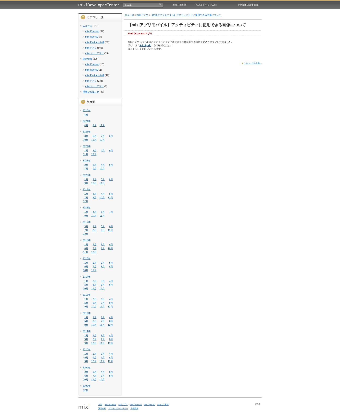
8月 (94, 125)
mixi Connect (92, 31)
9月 (111, 136)
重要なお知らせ (91, 91)
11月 (93, 140)
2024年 (87, 121)
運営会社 (102, 408)
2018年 (87, 207)
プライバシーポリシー (118, 408)
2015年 (87, 258)
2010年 (87, 349)
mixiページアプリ (94, 53)
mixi (87, 406)
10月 (85, 140)
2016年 (87, 240)
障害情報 (87, 58)
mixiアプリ (91, 47)
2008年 (87, 386)
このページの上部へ (252, 63)
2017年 (87, 222)
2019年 (87, 189)
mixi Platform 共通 (94, 42)
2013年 (87, 294)
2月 (86, 165)
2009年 (87, 367)
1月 (86, 150)
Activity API (145, 45)
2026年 (87, 110)
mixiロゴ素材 (163, 404)
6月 (94, 136)
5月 (103, 150)
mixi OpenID (91, 36)
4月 (86, 114)
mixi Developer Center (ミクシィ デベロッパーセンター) (99, 5)
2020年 (87, 175)
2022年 (87, 146)
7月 (103, 136)
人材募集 (134, 408)
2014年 (87, 276)
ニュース (87, 25)
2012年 (87, 313)
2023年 (87, 131)
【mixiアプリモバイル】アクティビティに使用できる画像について (186, 15)
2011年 (87, 331)
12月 (102, 125)
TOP (100, 404)
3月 (86, 136)
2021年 (87, 160)
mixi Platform (179, 5)
